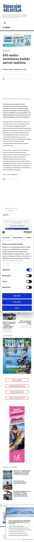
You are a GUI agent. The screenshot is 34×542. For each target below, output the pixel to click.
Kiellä (17, 308)
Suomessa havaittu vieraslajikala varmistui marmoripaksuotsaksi (20, 482)
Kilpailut (6, 50)
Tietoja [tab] (28, 237)
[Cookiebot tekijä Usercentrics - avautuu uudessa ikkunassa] (24, 232)
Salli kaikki (17, 296)
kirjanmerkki (18, 222)
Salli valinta (17, 302)
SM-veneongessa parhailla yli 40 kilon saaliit (24, 322)
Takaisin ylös (26, 539)
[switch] (29, 275)
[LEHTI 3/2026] (17, 355)
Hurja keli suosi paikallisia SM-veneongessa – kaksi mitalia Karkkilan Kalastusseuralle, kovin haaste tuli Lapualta (22, 472)
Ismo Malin (6, 329)
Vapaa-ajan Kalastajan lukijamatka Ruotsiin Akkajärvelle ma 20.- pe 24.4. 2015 (20, 522)
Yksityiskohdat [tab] (17, 237)
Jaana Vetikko (8, 69)
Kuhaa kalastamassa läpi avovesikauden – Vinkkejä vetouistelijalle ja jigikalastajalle (9, 325)
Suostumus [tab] (6, 237)
